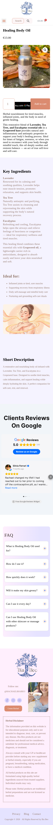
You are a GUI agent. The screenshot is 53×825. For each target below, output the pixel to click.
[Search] (28, 21)
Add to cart (40, 103)
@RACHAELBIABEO (14, 691)
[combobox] (18, 21)
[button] (3, 21)
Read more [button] (11, 487)
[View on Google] (8, 467)
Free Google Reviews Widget (27, 502)
